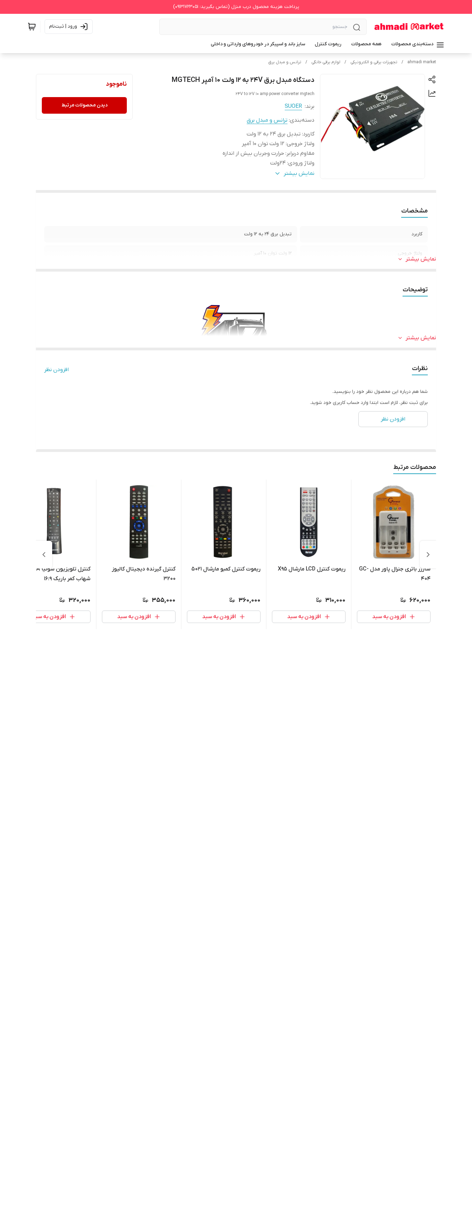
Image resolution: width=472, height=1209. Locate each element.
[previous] (428, 554)
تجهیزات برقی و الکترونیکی (373, 62)
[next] (44, 554)
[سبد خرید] (32, 26)
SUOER (293, 106)
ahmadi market (421, 62)
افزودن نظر (56, 369)
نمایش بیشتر (421, 259)
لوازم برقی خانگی (325, 62)
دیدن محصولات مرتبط (84, 105)
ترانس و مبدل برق (284, 62)
